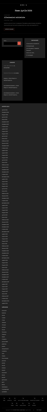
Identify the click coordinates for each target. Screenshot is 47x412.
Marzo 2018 (4, 267)
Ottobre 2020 (5, 200)
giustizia (4, 344)
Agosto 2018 (5, 260)
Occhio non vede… (30, 52)
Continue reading (9, 29)
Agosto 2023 (5, 129)
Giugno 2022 (5, 155)
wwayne (5, 78)
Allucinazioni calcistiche (14, 17)
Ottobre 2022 (5, 148)
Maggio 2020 (5, 212)
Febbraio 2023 (5, 141)
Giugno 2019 (5, 238)
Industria (4, 351)
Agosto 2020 (5, 205)
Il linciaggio (29, 55)
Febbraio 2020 (5, 219)
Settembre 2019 (5, 231)
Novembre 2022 (5, 145)
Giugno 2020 (5, 210)
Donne (3, 329)
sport (3, 382)
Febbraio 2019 (5, 246)
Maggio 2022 (5, 157)
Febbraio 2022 (5, 164)
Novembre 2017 (5, 277)
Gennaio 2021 (5, 195)
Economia (4, 332)
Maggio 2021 (5, 186)
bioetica (4, 313)
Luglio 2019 (5, 236)
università (4, 391)
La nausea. (16, 73)
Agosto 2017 (4, 284)
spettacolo (4, 379)
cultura (4, 327)
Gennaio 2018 (5, 272)
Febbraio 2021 (5, 193)
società (3, 377)
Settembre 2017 (5, 281)
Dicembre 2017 (5, 274)
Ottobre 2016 (5, 298)
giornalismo (5, 341)
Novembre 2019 (5, 226)
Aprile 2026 (4, 109)
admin (11, 20)
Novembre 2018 (5, 253)
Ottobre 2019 (5, 229)
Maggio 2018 (5, 265)
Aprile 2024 (4, 117)
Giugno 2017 (5, 289)
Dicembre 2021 (5, 169)
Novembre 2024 (5, 112)
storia (3, 384)
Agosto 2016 (5, 303)
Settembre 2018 (5, 257)
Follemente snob (30, 46)
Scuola (3, 370)
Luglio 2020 (5, 207)
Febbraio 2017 (5, 296)
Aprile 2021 (4, 188)
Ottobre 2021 (5, 174)
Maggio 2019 (5, 241)
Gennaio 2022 (5, 167)
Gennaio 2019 (5, 248)
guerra (3, 346)
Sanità (3, 365)
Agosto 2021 (5, 179)
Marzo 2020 (4, 217)
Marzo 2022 (4, 162)
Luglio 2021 (5, 181)
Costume (4, 322)
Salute (3, 363)
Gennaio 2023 (5, 143)
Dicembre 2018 (5, 250)
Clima (3, 320)
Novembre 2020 (5, 198)
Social (3, 375)
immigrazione (5, 348)
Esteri (3, 336)
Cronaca (4, 324)
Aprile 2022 (5, 160)
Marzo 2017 (4, 293)
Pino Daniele (5, 358)
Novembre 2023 (5, 124)
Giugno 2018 (5, 262)
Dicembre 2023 (5, 121)
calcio (3, 315)
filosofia (4, 339)
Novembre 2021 (5, 172)
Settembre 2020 (5, 203)
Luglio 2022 (5, 152)
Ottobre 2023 (5, 126)
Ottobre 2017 (5, 279)
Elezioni (4, 334)
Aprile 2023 (5, 136)
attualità (4, 310)
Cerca (5, 40)
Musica (3, 355)
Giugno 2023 (5, 131)
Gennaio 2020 (5, 222)
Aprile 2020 (4, 215)
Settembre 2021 (5, 176)
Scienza (4, 367)
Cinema (3, 317)
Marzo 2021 (4, 191)
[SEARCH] (26, 5)
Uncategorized (5, 389)
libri (3, 353)
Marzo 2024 (4, 119)
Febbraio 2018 (5, 269)
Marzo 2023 (4, 138)
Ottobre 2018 (5, 255)
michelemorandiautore (9, 85)
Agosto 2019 (5, 234)
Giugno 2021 (5, 183)
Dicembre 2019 (5, 224)
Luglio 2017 (5, 286)
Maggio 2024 (5, 114)
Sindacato (4, 372)
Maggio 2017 (5, 291)
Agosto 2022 (5, 150)
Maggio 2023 (5, 133)
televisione (4, 387)
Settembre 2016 (5, 300)
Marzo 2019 (4, 243)
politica (4, 360)
